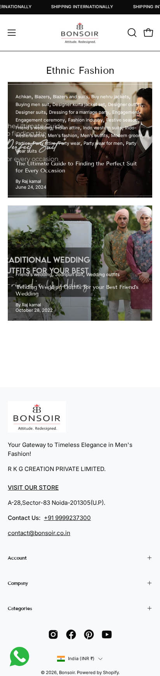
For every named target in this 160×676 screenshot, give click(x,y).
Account (17, 558)
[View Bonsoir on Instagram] (53, 634)
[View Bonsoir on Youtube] (107, 634)
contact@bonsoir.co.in (39, 533)
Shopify (110, 672)
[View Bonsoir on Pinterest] (89, 634)
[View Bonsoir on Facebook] (71, 634)
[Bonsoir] (80, 32)
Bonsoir (67, 672)
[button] (131, 32)
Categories (20, 608)
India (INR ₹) (81, 658)
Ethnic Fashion (80, 70)
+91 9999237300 (67, 517)
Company (18, 583)
